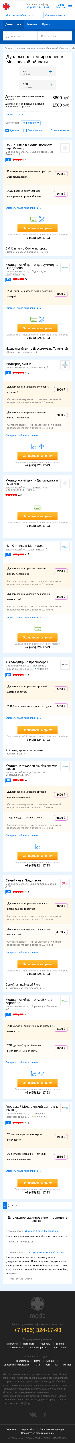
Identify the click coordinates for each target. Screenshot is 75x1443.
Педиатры (28, 1344)
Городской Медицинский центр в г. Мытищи (31, 1108)
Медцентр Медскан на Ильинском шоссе (31, 767)
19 (8, 279)
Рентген (67, 1365)
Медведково (40, 1116)
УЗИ (48, 1365)
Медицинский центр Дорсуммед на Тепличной (36, 348)
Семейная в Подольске (23, 880)
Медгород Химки (18, 364)
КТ (56, 1365)
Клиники (31, 24)
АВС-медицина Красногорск (26, 662)
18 (8, 780)
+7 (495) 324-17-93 (37, 6)
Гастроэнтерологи (37, 1347)
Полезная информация (52, 1429)
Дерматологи (59, 1347)
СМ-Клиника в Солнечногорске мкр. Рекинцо (29, 146)
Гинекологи (12, 1344)
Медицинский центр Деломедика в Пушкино (31, 482)
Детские (14, 130)
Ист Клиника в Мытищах (24, 545)
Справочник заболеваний (17, 1365)
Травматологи (16, 1347)
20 (8, 891)
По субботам (35, 130)
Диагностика (13, 24)
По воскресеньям (60, 130)
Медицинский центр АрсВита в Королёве (28, 1001)
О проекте (11, 1429)
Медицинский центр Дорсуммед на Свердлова (31, 266)
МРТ (38, 1365)
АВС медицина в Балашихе (24, 750)
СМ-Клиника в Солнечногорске (26, 248)
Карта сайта (28, 1429)
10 (8, 674)
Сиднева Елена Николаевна (42, 1230)
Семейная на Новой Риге (22, 984)
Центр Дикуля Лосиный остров (45, 1252)
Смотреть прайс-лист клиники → (23, 208)
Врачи (46, 24)
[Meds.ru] (37, 1307)
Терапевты (45, 1344)
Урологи (60, 1344)
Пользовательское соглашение (37, 1433)
